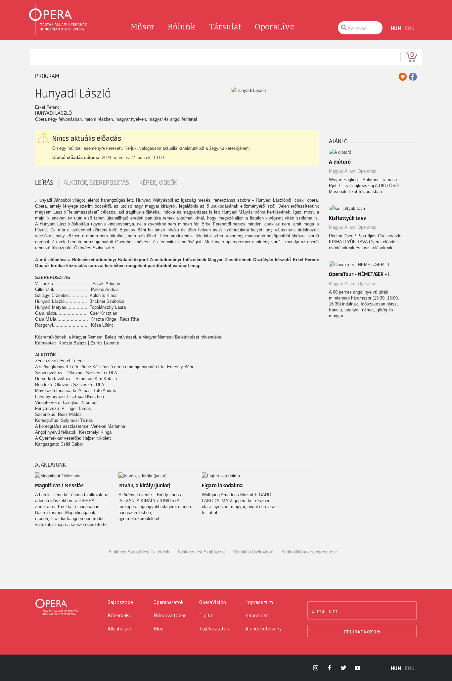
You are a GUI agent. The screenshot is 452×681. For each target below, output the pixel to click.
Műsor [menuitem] (143, 26)
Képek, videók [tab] (158, 182)
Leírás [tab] (44, 182)
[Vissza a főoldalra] (58, 19)
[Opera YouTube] (357, 667)
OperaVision (212, 602)
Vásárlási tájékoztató (253, 551)
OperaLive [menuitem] (274, 26)
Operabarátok (169, 602)
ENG (410, 28)
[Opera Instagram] (315, 667)
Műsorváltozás (170, 615)
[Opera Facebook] (329, 667)
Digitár (206, 615)
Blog (158, 628)
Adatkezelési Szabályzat (201, 551)
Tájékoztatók (214, 628)
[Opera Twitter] (343, 667)
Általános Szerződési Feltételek (139, 551)
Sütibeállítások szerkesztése (309, 551)
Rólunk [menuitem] (182, 26)
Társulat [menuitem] (225, 26)
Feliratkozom (362, 631)
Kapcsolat (256, 615)
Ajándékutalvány (263, 628)
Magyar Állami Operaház (352, 171)
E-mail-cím (324, 610)
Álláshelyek (120, 628)
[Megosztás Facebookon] (413, 77)
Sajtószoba (120, 602)
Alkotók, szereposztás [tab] (96, 182)
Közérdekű (120, 615)
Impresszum (259, 602)
